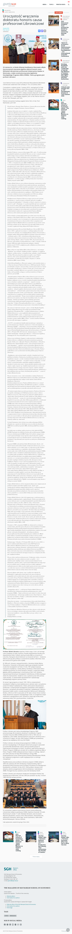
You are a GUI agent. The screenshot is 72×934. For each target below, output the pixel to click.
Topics (51, 4)
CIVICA (6, 915)
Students (65, 19)
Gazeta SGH (6, 28)
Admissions (13, 915)
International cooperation (66, 17)
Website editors (11, 896)
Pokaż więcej (36, 856)
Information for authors (13, 898)
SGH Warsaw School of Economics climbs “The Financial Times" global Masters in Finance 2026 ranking (65, 110)
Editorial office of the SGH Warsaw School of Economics (21, 904)
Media (44, 4)
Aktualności (7, 10)
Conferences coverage (66, 40)
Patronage (9, 907)
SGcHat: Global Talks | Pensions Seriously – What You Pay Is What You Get (65, 840)
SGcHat (42, 834)
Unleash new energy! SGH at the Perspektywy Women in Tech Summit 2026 (65, 91)
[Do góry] (68, 930)
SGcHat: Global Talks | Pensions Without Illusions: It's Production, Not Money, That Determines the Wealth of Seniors (42, 844)
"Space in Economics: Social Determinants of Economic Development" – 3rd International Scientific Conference (66, 49)
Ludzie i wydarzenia (9, 12)
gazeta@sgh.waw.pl (13, 880)
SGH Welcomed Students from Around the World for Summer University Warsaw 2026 (65, 28)
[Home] (9, 4)
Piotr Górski (6, 30)
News (64, 100)
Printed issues (60, 4)
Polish (68, 2)
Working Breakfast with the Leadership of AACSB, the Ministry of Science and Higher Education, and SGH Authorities (65, 71)
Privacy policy (64, 931)
